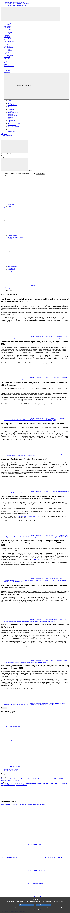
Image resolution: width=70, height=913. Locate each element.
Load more (4, 707)
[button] (36, 191)
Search (2, 137)
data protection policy (51, 907)
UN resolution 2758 (37, 559)
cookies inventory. (36, 910)
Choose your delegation (10, 173)
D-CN (2, 155)
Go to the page (40, 173)
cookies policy (63, 907)
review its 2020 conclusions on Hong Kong (26, 516)
